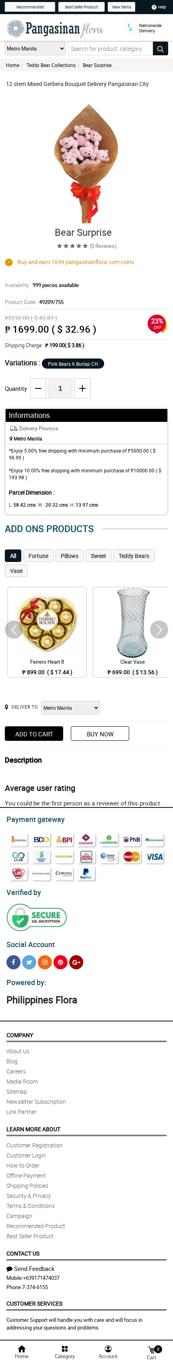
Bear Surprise (97, 65)
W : (53, 504)
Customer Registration (34, 1145)
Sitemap (16, 1091)
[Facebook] (13, 962)
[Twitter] (29, 962)
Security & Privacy (28, 1195)
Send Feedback (34, 1268)
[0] (151, 1349)
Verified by (23, 892)
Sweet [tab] (98, 556)
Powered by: (26, 982)
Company (19, 1035)
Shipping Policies (27, 1185)
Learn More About (33, 1129)
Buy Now (100, 734)
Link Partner (21, 1111)
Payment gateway (35, 819)
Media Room (22, 1081)
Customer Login (26, 1155)
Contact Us (22, 1253)
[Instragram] (45, 962)
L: (22, 504)
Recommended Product (35, 1226)
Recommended (30, 7)
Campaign (19, 1216)
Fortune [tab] (38, 556)
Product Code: (34, 302)
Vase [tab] (16, 571)
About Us (17, 1051)
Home (12, 65)
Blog (12, 1061)
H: (84, 504)
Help (162, 7)
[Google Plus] (76, 962)
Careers (16, 1071)
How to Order (22, 1165)
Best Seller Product (81, 7)
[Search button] (160, 48)
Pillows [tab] (69, 556)
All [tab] (13, 556)
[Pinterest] (61, 962)
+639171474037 (41, 1277)
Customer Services (34, 1303)
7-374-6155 (35, 1287)
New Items (121, 7)
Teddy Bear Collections (51, 65)
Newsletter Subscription (36, 1101)
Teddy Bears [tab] (134, 556)
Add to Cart (34, 734)
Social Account (30, 944)
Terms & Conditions (30, 1206)
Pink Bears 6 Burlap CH (73, 364)
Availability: (42, 285)
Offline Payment (26, 1175)
